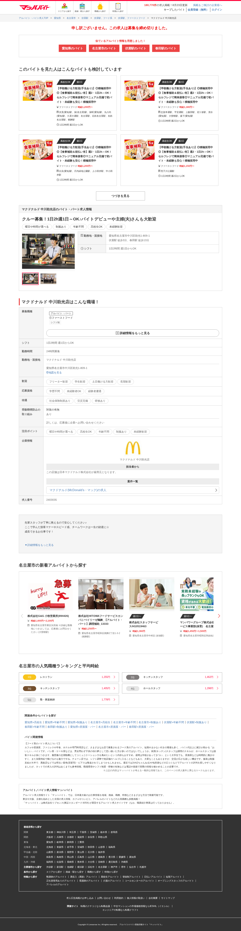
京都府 (70, 837)
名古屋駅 (102, 867)
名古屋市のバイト (104, 48)
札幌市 (143, 867)
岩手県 (70, 847)
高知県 (132, 857)
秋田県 (91, 847)
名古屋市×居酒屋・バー (112, 726)
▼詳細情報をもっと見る (39, 544)
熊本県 (80, 862)
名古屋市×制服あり (150, 722)
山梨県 (49, 852)
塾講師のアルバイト (56, 876)
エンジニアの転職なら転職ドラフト (120, 910)
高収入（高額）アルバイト (83, 876)
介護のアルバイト (112, 880)
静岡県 (70, 842)
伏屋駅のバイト (135, 48)
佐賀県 (60, 862)
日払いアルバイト (153, 876)
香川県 (111, 857)
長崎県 (70, 862)
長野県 (70, 852)
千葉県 (83, 832)
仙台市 (132, 867)
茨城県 (93, 832)
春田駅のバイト (165, 48)
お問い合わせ (104, 898)
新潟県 (60, 852)
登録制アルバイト (132, 876)
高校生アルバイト (110, 876)
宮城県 (80, 847)
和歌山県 (102, 837)
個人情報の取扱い (136, 898)
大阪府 (49, 837)
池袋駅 (70, 867)
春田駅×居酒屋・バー (141, 726)
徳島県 (101, 857)
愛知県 (49, 842)
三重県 (80, 842)
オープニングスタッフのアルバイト (176, 880)
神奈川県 (61, 832)
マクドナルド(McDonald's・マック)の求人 (78, 490)
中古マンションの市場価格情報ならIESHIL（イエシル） (142, 906)
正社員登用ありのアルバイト (61, 880)
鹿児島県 (112, 862)
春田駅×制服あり (57, 726)
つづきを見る (120, 195)
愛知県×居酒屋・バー (82, 726)
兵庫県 (60, 837)
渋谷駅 (49, 867)
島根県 (60, 857)
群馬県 (114, 832)
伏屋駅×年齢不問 (174, 722)
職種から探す (94, 872)
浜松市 (91, 867)
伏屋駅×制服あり (197, 722)
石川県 (91, 852)
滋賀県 (80, 837)
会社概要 (153, 898)
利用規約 (118, 898)
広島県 (80, 857)
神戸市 (114, 867)
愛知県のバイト (72, 48)
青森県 (60, 847)
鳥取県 (49, 857)
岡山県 (70, 857)
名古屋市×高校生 (100, 722)
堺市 (123, 867)
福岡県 (49, 862)
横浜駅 (80, 867)
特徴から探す (111, 872)
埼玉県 (72, 832)
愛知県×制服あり (78, 722)
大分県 (91, 862)
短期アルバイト (174, 876)
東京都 (49, 832)
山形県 (101, 847)
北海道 (49, 847)
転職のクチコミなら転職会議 (95, 906)
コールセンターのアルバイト (139, 880)
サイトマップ (168, 898)
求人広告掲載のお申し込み (80, 898)
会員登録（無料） (198, 9)
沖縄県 (124, 862)
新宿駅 (60, 867)
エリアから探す (54, 872)
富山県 (80, 852)
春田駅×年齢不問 (35, 726)
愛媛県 (122, 857)
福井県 (101, 852)
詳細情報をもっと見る (135, 333)
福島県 (111, 847)
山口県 (91, 857)
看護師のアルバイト (89, 880)
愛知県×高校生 (33, 722)
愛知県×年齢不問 (55, 722)
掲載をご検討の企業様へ (207, 5)
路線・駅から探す (75, 872)
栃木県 (103, 832)
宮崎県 (101, 862)
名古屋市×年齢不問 (124, 722)
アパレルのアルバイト (57, 884)
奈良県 (91, 837)
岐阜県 (60, 842)
